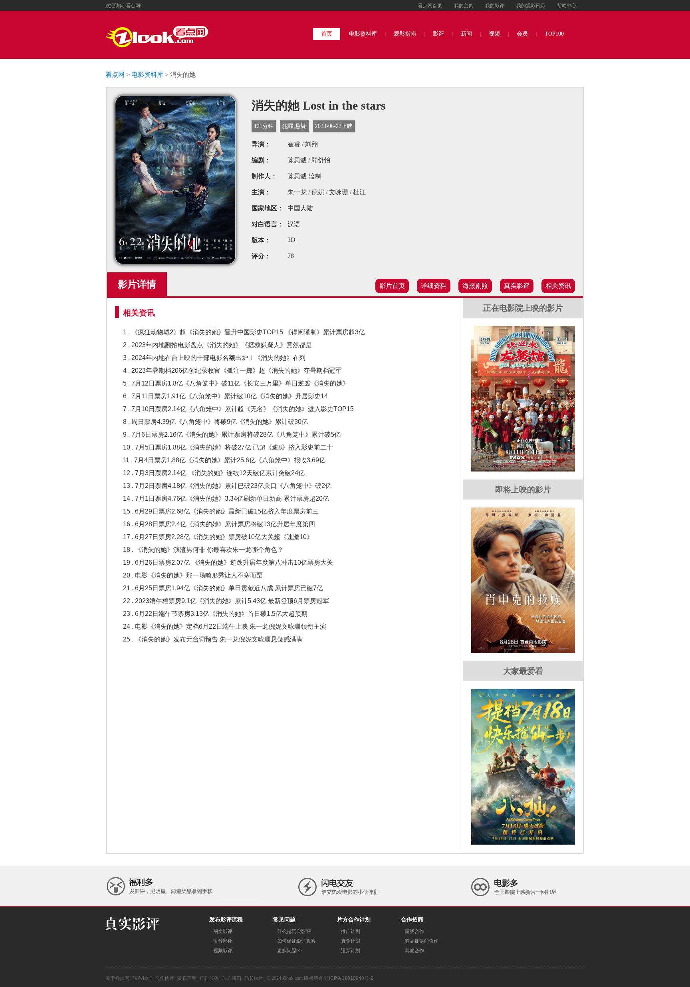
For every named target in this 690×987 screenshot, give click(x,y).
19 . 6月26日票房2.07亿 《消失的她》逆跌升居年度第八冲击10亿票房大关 (228, 562)
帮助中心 (566, 5)
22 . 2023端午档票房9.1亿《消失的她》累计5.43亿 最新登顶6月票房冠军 (226, 600)
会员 (522, 34)
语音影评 (222, 941)
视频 (494, 34)
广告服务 (209, 978)
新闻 (466, 34)
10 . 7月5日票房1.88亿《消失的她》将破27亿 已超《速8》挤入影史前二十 (228, 447)
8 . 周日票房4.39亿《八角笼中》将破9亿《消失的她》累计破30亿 (215, 421)
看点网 (115, 74)
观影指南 (405, 34)
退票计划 (350, 950)
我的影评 (494, 5)
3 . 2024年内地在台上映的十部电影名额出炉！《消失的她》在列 (214, 357)
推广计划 (350, 931)
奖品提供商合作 (421, 941)
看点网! (133, 5)
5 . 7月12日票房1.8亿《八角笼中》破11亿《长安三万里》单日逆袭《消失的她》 (236, 383)
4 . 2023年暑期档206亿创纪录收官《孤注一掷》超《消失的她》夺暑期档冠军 (232, 370)
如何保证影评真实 (296, 941)
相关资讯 (558, 285)
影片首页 (392, 285)
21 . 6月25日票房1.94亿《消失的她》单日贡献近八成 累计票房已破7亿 (223, 588)
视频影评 (222, 950)
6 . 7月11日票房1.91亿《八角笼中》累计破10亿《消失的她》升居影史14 (225, 396)
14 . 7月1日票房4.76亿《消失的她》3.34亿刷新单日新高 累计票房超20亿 (226, 498)
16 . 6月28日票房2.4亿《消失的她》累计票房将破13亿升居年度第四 (219, 524)
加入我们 (231, 978)
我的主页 (463, 5)
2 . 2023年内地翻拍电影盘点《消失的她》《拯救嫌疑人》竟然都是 (217, 345)
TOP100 (554, 34)
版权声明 (186, 978)
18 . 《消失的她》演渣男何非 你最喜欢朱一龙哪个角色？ (203, 549)
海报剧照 (475, 285)
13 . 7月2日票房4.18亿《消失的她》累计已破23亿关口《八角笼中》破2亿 (227, 485)
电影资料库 (363, 34)
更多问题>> (289, 950)
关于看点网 (117, 978)
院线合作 (414, 931)
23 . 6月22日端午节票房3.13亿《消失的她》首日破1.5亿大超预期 (215, 613)
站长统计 (254, 978)
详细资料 (433, 285)
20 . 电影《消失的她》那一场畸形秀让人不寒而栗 (193, 575)
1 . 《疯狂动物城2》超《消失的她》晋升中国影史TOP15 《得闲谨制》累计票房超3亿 (244, 332)
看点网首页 (430, 5)
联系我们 (142, 978)
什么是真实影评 (294, 931)
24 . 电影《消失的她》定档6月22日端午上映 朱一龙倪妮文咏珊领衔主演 (224, 626)
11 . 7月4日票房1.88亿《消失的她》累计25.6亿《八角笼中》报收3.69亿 (224, 460)
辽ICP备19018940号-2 (348, 978)
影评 (438, 34)
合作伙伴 (164, 978)
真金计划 (350, 941)
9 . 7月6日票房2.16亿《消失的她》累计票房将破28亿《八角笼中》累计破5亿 (232, 434)
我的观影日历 (530, 5)
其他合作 (414, 950)
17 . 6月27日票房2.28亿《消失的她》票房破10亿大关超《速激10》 (218, 536)
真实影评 (516, 285)
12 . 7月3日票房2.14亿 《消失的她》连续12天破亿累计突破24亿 (214, 473)
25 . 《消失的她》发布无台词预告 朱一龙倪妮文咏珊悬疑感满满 (213, 639)
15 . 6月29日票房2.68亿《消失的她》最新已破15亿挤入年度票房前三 (221, 511)
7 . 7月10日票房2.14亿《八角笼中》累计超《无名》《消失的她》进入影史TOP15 (238, 409)
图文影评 (222, 931)
